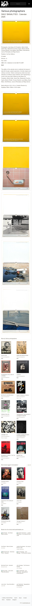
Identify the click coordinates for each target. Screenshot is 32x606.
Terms (3, 599)
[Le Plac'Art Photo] (5, 3)
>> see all (29, 465)
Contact (25, 597)
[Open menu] (29, 4)
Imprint (15, 597)
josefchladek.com (26, 602)
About (20, 597)
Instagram (14, 599)
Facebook (8, 599)
